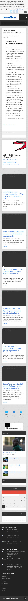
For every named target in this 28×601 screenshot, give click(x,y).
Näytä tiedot (20, 9)
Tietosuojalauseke (6, 578)
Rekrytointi (4, 581)
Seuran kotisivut (15, 164)
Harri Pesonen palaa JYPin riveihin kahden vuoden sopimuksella (13, 234)
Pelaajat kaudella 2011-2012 (10, 159)
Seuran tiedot (6, 164)
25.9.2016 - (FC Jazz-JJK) (9, 452)
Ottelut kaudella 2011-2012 (9, 162)
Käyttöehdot (4, 576)
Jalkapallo (6, 454)
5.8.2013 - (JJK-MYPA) (13, 529)
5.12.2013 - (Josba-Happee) (14, 541)
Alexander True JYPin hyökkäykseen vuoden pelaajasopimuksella (12, 311)
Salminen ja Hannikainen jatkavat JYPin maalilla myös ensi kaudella (13, 271)
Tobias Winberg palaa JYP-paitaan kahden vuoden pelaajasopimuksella (13, 386)
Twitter (3, 590)
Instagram (4, 588)
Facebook (4, 586)
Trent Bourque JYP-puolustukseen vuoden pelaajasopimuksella (12, 348)
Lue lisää (5, 208)
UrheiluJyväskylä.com (11, 598)
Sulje (26, 11)
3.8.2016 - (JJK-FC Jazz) (15, 472)
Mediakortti (4, 580)
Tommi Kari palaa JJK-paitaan (16, 559)
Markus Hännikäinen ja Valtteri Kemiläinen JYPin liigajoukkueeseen (16, 553)
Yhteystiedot (5, 583)
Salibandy (11, 543)
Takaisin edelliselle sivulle (9, 125)
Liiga (18, 36)
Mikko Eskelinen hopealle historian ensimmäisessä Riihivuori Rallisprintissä (14, 566)
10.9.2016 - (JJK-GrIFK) (15, 458)
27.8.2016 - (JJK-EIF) (14, 465)
